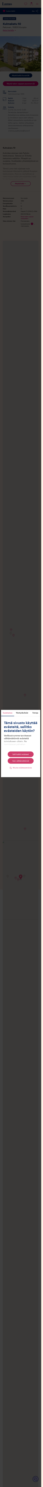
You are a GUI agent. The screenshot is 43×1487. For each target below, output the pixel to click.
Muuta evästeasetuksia (22, 768)
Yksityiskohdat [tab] (22, 713)
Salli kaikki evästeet (20, 754)
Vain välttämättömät (20, 761)
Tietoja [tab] (35, 713)
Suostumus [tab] (7, 713)
